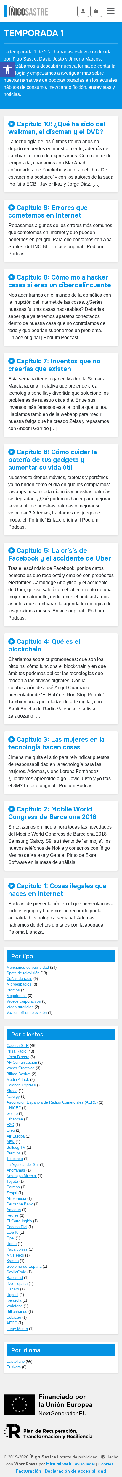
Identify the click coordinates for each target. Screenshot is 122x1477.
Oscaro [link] (13, 1289)
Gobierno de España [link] (24, 1266)
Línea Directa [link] (18, 1057)
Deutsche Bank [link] (20, 1204)
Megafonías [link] (17, 996)
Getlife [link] (12, 1113)
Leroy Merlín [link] (17, 1328)
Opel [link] (11, 1238)
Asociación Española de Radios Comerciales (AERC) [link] (52, 1102)
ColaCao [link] (14, 1317)
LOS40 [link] (12, 1232)
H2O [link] (10, 1125)
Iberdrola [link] (14, 1300)
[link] (7, 69)
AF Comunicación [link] (22, 1062)
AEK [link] (11, 1142)
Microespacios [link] (19, 984)
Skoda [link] (12, 1091)
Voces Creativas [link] (21, 1068)
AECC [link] (12, 1323)
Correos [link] (13, 1187)
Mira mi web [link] (58, 1464)
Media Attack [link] (18, 1079)
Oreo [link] (11, 1130)
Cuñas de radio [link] (19, 978)
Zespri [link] (12, 1193)
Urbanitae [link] (15, 1119)
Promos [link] (13, 990)
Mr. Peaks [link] (15, 1255)
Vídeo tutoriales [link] (20, 1007)
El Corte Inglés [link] (19, 1221)
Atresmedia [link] (16, 1198)
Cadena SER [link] (18, 1045)
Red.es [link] (13, 1215)
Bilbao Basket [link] (18, 1074)
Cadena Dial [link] (17, 1227)
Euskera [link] (14, 1367)
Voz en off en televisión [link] (27, 1012)
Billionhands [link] (17, 1311)
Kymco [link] (13, 1261)
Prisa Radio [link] (16, 1051)
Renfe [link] (12, 1243)
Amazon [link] (14, 1210)
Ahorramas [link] (16, 1170)
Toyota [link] (12, 1181)
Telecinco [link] (15, 1158)
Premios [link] (14, 1153)
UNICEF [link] (14, 1108)
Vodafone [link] (15, 1306)
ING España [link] (17, 1283)
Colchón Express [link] (21, 1085)
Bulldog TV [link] (16, 1147)
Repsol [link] (12, 1295)
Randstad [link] (15, 1277)
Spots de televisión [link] (23, 973)
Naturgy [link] (13, 1096)
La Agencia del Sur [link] (23, 1164)
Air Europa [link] (16, 1136)
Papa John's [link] (17, 1249)
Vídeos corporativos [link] (24, 1001)
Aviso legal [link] (85, 1464)
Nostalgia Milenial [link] (22, 1176)
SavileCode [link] (16, 1272)
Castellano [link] (16, 1361)
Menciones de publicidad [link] (28, 967)
